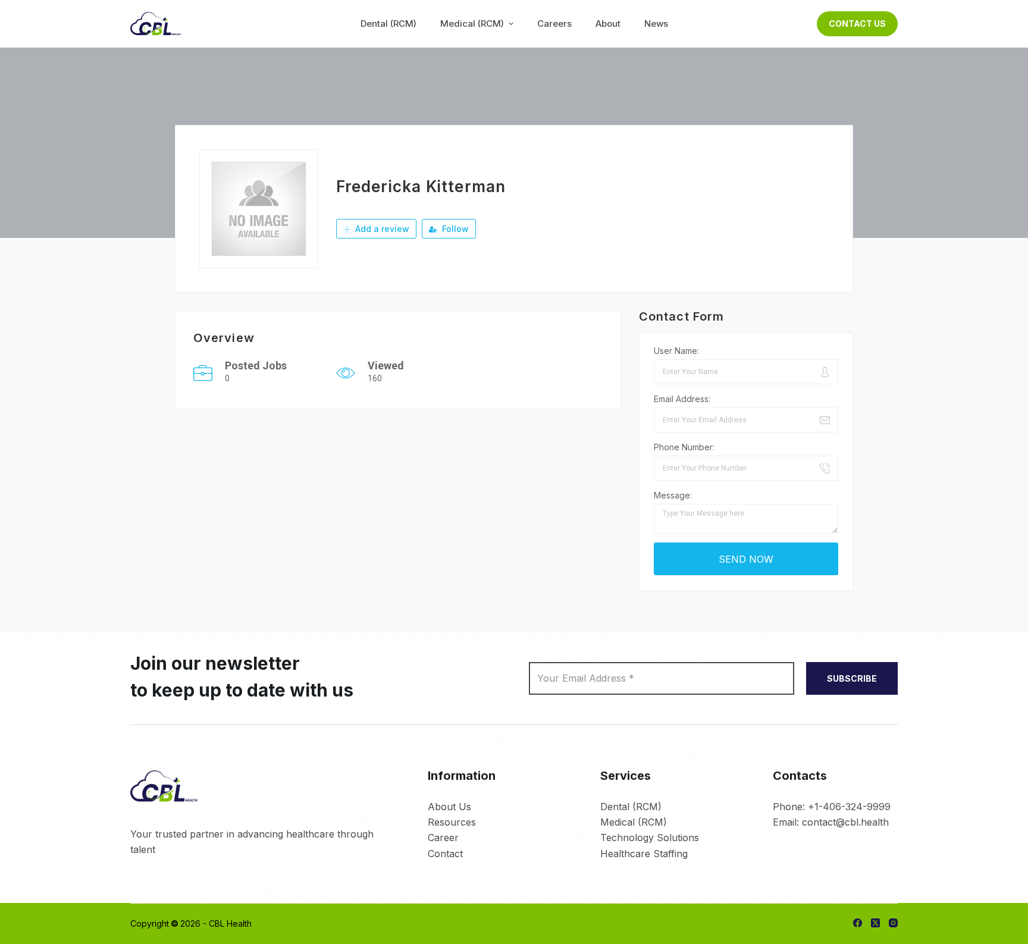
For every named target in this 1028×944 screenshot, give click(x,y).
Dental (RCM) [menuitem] (388, 23)
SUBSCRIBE (852, 678)
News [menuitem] (656, 23)
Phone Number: (684, 447)
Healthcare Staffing (644, 854)
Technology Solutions (649, 837)
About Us (449, 807)
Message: (673, 495)
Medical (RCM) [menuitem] (472, 23)
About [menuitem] (608, 23)
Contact (445, 854)
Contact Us (857, 23)
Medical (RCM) (633, 822)
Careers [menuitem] (554, 23)
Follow (454, 229)
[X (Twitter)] (875, 922)
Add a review (381, 229)
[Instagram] (893, 922)
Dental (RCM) (631, 807)
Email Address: (682, 399)
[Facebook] (857, 922)
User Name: (676, 351)
